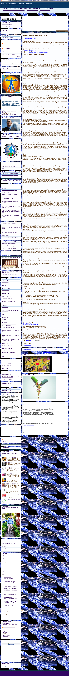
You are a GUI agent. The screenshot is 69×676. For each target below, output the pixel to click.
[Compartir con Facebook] (38, 340)
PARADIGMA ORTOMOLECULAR (6, 325)
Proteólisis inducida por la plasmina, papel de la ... (10, 581)
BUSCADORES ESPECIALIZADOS (47, 8)
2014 (4, 571)
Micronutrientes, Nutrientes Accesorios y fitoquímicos (9, 232)
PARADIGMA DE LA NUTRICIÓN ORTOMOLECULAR (13, 483)
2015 (4, 570)
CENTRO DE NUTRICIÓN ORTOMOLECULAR (9, 54)
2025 (4, 555)
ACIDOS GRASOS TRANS (5, 282)
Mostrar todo (18, 56)
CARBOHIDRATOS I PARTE (5, 290)
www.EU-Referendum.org (27, 323)
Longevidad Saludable (5, 546)
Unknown (4, 441)
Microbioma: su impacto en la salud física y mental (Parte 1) (10, 173)
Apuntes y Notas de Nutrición (34, 8)
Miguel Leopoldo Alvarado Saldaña (16, 4)
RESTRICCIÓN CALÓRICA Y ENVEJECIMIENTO (8, 352)
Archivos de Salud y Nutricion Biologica (7, 363)
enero (5, 616)
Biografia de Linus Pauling (5, 32)
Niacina (3, 168)
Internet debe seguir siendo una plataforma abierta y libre (10, 253)
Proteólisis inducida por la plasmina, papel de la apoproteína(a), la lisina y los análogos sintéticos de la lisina (11, 26)
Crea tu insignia (4, 666)
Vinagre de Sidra (5, 632)
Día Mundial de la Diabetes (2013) (6, 296)
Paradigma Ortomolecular (5, 235)
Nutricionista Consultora (6, 623)
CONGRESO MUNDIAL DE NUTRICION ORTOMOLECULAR (9, 543)
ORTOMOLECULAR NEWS (22, 8)
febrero (5, 614)
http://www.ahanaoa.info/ (6, 409)
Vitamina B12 (3, 354)
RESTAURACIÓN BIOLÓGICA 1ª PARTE (31, 37)
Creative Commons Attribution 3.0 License (29, 50)
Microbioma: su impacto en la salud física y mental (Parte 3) (10, 176)
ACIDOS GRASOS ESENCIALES (6, 280)
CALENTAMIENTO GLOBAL (6, 48)
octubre (5, 610)
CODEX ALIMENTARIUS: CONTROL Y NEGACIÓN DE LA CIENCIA (10, 136)
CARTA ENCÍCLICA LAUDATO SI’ (32, 10)
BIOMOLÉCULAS (4, 285)
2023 (4, 558)
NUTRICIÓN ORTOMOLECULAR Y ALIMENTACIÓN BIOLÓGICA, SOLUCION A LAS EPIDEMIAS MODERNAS (10, 377)
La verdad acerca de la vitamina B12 (11, 478)
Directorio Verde (36, 419)
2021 (4, 561)
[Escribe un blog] (36, 340)
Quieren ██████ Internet (8, 597)
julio (4, 613)
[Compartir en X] (37, 340)
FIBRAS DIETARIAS (4, 305)
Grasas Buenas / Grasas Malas (45, 10)
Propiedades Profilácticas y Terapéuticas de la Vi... (11, 582)
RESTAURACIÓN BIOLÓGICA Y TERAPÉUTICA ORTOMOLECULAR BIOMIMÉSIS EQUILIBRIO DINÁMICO (10, 350)
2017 (4, 567)
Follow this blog (11, 644)
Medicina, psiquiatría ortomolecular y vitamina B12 (9, 166)
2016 (4, 568)
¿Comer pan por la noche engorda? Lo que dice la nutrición (10, 624)
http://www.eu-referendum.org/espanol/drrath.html (30, 324)
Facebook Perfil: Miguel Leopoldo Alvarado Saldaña (9, 245)
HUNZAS (3, 308)
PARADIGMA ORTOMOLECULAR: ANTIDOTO (8, 327)
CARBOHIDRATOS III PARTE (6, 293)
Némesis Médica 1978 (5, 316)
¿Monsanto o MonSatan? (5, 192)
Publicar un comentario (27, 345)
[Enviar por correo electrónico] (35, 340)
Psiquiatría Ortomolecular (9, 462)
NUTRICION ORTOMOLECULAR (6, 317)
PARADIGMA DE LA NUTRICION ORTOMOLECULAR (9, 324)
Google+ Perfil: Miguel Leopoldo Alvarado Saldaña (9, 248)
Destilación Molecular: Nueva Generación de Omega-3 (9, 385)
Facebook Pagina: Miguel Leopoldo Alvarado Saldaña (9, 243)
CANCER (4, 51)
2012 (4, 574)
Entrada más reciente (27, 349)
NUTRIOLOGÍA (4, 319)
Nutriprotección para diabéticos (8, 578)
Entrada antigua (64, 349)
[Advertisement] (45, 24)
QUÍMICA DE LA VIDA (5, 343)
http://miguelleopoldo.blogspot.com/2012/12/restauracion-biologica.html (37, 52)
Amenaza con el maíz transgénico (6, 196)
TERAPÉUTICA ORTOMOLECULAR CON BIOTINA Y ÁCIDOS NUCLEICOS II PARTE (13, 473)
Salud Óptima (5, 631)
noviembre (5, 608)
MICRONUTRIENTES (5, 636)
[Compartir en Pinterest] (39, 340)
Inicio (46, 349)
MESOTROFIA (4, 314)
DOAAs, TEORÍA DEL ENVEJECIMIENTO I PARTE (8, 298)
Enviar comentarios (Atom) (47, 352)
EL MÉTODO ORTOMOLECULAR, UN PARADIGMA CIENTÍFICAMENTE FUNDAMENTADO (8, 374)
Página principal (5, 8)
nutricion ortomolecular (6, 635)
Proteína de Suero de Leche (6, 368)
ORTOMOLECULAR (4, 322)
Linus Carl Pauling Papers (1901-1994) (7, 24)
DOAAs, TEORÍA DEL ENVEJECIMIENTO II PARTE (10, 595)
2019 (4, 564)
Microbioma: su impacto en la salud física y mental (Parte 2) (10, 175)
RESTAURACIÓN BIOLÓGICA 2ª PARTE (31, 38)
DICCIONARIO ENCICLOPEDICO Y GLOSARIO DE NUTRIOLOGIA (13, 10)
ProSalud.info (4, 548)
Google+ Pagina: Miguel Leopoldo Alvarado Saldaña (9, 246)
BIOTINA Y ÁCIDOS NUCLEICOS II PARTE (7, 288)
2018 (4, 565)
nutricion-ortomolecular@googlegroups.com (9, 114)
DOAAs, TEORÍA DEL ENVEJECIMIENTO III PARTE (8, 301)
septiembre (5, 611)
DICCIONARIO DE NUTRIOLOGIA (6, 390)
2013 (4, 573)
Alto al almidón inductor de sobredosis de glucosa (9, 283)
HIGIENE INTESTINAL (5, 307)
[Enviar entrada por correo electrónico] (34, 340)
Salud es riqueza (13, 8)
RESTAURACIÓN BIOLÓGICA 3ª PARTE (7, 348)
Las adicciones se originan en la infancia (7, 37)
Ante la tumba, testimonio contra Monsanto (8, 198)
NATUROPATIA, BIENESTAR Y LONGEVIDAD (9, 627)
